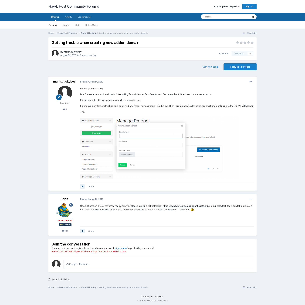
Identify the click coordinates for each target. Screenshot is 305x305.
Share (224, 53)
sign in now (121, 248)
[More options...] (251, 82)
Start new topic (210, 66)
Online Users (91, 25)
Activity (68, 17)
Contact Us (146, 296)
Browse (55, 17)
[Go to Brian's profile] (65, 210)
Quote (91, 186)
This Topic (240, 17)
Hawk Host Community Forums (73, 6)
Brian (64, 199)
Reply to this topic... (79, 264)
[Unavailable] (159, 147)
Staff (77, 25)
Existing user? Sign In (226, 6)
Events (66, 25)
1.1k (66, 230)
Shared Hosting (88, 55)
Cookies (159, 296)
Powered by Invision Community (152, 300)
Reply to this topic (240, 66)
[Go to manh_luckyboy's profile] (55, 53)
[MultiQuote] (82, 186)
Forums (53, 25)
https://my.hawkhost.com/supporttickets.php (186, 206)
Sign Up (249, 6)
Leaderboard (84, 17)
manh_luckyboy (72, 51)
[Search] (253, 16)
